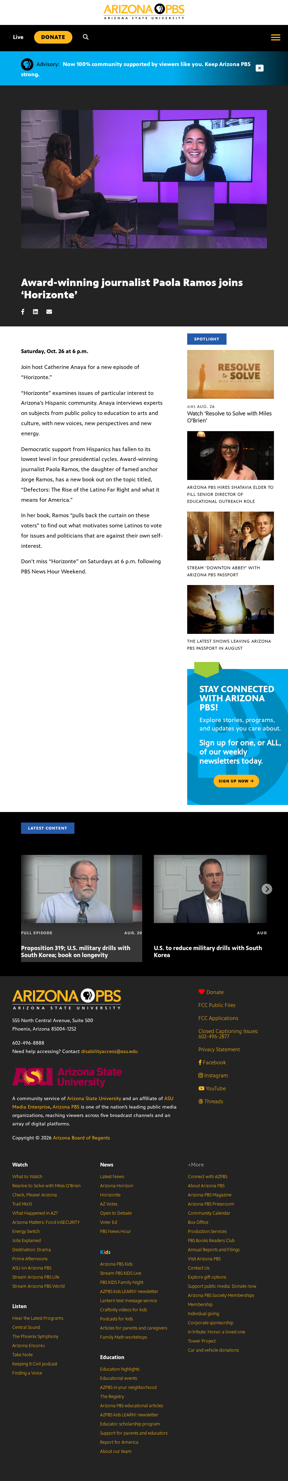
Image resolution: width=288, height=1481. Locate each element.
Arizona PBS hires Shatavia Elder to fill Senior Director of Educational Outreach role (230, 494)
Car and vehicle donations (213, 1350)
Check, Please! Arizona (34, 1195)
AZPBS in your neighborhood (128, 1387)
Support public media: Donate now (222, 1286)
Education (112, 1357)
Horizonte (110, 1195)
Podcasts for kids (116, 1319)
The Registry (112, 1396)
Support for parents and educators (134, 1433)
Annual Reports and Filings (214, 1250)
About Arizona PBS (206, 1186)
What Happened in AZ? (35, 1213)
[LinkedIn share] (39, 311)
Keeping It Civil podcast (34, 1364)
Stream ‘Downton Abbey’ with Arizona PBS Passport (223, 571)
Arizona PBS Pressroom (211, 1204)
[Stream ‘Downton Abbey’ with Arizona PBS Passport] (230, 515)
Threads (213, 1101)
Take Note (22, 1355)
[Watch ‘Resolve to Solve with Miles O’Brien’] (230, 353)
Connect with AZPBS (207, 1177)
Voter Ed (108, 1222)
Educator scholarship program (130, 1424)
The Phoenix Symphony (35, 1336)
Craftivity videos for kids (123, 1310)
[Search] (85, 37)
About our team (116, 1451)
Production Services (207, 1231)
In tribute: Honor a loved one (216, 1332)
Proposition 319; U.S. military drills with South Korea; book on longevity (75, 951)
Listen (19, 1306)
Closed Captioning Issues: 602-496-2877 (228, 1034)
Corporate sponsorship (210, 1323)
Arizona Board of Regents (81, 1138)
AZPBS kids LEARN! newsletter (129, 1291)
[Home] (144, 11)
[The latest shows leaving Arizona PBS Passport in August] (230, 588)
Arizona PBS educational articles (131, 1406)
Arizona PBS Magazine (209, 1195)
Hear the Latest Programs (37, 1318)
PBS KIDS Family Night (121, 1282)
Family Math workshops (123, 1337)
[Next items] (267, 889)
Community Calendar (209, 1213)
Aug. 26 (201, 406)
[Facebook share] (26, 311)
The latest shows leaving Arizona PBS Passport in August (229, 645)
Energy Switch (26, 1231)
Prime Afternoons (29, 1259)
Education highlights (119, 1369)
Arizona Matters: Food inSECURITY (46, 1222)
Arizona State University (94, 1099)
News (106, 1164)
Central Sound (26, 1327)
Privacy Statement (219, 1049)
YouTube (215, 1088)
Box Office (198, 1222)
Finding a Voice (27, 1373)
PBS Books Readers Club (211, 1240)
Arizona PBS (66, 1107)
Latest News (112, 1177)
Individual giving (203, 1314)
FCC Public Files (216, 1005)
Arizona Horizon (116, 1186)
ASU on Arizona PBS (31, 1268)
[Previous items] (21, 889)
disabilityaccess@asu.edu (109, 1051)
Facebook (214, 1062)
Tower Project (202, 1341)
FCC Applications (218, 1018)
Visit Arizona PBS (204, 1259)
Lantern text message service (128, 1301)
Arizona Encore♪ (28, 1346)
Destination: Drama (31, 1250)
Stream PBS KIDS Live (120, 1273)
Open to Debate (116, 1213)
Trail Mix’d (22, 1204)
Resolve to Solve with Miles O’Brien (46, 1186)
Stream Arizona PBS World (38, 1286)
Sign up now (234, 781)
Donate (215, 992)
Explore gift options (207, 1277)
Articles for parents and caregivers (133, 1328)
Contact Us (198, 1268)
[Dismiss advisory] (259, 68)
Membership (200, 1304)
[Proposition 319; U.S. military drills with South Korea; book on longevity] (81, 858)
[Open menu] (275, 37)
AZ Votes (108, 1204)
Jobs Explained (26, 1240)
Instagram (215, 1075)
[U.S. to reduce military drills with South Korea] (214, 858)
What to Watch (27, 1177)
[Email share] (52, 311)
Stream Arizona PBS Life (35, 1277)
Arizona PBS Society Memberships (221, 1295)
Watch (20, 1164)
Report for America (119, 1442)
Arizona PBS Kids (116, 1264)
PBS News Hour (115, 1231)
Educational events (118, 1378)
